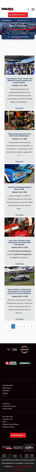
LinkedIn (32, 456)
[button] (18, 37)
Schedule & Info (7, 385)
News (4, 396)
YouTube (15, 456)
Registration (6, 388)
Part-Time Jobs (7, 416)
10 (10, 330)
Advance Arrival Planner (10, 424)
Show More (20, 108)
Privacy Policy (7, 409)
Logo (8, 9)
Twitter (20, 456)
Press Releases (6, 20)
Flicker (26, 456)
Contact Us (6, 403)
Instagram (9, 456)
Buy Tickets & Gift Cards (17, 15)
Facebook (4, 456)
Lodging (5, 393)
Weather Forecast (8, 427)
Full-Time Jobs (7, 419)
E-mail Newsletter (17, 435)
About (4, 422)
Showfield (5, 391)
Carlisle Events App (8, 406)
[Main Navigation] (33, 9)
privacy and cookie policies (21, 466)
